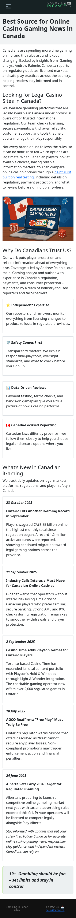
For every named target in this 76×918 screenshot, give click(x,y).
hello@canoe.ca (55, 910)
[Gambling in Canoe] (59, 4)
